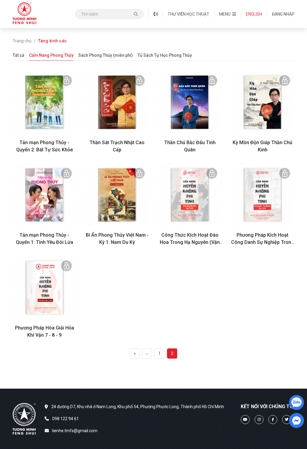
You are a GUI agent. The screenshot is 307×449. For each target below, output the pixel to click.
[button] (227, 14)
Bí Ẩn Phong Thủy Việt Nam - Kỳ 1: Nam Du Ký (117, 238)
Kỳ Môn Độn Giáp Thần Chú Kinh (262, 146)
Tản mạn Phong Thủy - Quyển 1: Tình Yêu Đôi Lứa (44, 238)
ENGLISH (254, 14)
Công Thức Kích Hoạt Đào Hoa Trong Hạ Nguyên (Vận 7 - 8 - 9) (190, 239)
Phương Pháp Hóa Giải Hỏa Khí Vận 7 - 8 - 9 (44, 331)
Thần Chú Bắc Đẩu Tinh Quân (190, 146)
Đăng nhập (283, 14)
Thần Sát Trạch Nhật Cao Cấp (117, 146)
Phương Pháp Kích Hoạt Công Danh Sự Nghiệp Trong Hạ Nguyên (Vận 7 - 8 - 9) (262, 239)
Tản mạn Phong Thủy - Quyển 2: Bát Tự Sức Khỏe (44, 146)
